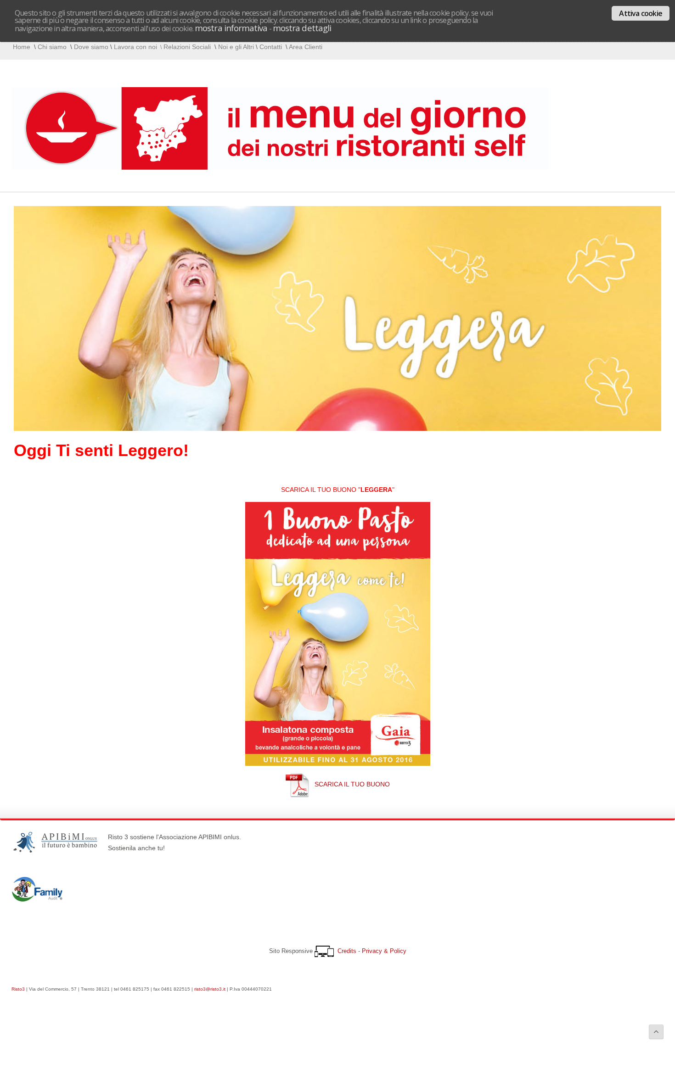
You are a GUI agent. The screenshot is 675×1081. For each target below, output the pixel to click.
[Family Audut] (37, 899)
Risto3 (18, 989)
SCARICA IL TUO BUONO (352, 784)
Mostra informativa (231, 27)
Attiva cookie (640, 13)
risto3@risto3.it (209, 989)
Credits (347, 950)
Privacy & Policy (384, 950)
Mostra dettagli (302, 27)
